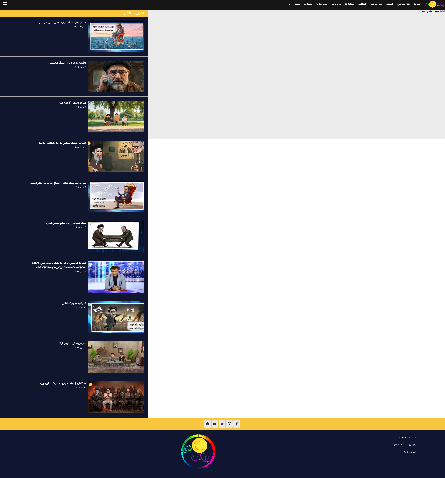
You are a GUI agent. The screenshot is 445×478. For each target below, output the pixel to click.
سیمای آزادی (293, 4)
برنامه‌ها (349, 4)
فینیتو (389, 4)
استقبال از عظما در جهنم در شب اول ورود (62, 383)
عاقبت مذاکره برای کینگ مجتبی (68, 63)
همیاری (308, 4)
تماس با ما (321, 4)
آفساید (417, 4)
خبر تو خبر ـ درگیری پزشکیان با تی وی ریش (62, 23)
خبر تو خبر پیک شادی (74, 303)
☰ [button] (5, 5)
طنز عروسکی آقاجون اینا (72, 103)
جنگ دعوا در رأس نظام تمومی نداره (66, 223)
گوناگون (362, 4)
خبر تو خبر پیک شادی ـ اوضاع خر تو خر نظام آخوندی (57, 183)
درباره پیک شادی (406, 438)
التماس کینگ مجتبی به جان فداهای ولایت (62, 143)
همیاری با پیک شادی (404, 445)
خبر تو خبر (376, 4)
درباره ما (336, 4)
